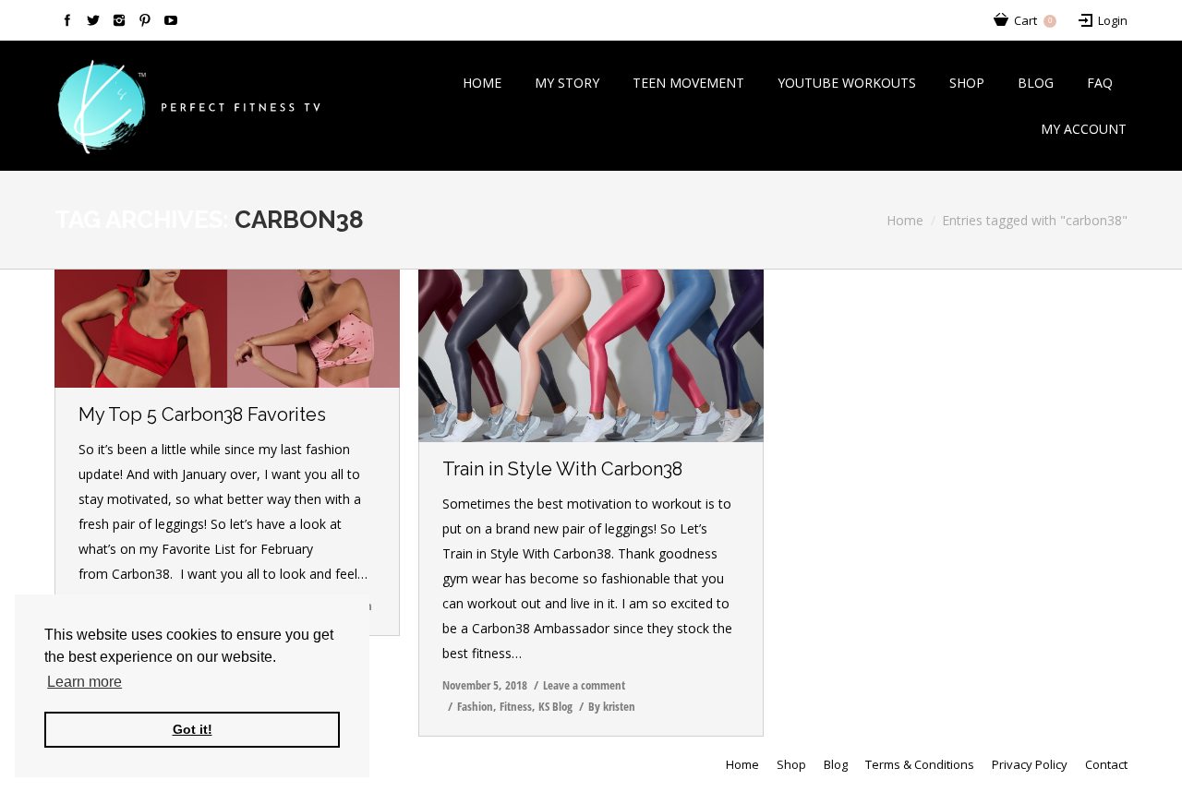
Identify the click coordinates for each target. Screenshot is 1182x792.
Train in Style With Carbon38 (562, 469)
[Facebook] (67, 20)
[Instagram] (119, 20)
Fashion (475, 706)
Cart (1033, 20)
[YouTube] (171, 20)
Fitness (516, 706)
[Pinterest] (145, 20)
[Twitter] (93, 20)
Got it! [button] (192, 729)
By (611, 706)
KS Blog (555, 706)
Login (1113, 20)
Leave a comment (584, 685)
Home (904, 220)
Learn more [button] (84, 682)
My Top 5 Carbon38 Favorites (202, 414)
